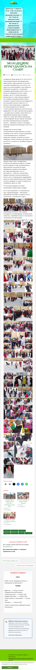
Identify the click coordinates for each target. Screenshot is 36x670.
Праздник (21, 533)
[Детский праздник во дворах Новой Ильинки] (23, 495)
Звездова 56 (15, 530)
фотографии (28, 533)
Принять (10, 667)
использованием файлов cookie (18, 664)
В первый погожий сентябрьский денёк (9, 520)
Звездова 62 (15, 533)
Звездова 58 (22, 530)
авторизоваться (7, 546)
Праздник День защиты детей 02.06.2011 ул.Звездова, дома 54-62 (9, 503)
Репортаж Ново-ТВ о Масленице (24, 565)
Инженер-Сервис (17, 75)
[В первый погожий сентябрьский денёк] (9, 515)
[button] (9, 224)
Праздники (28, 75)
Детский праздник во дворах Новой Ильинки (23, 501)
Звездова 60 (7, 533)
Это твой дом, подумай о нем (10, 561)
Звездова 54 (7, 530)
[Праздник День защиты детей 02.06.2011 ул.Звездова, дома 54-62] (9, 495)
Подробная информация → (15, 635)
